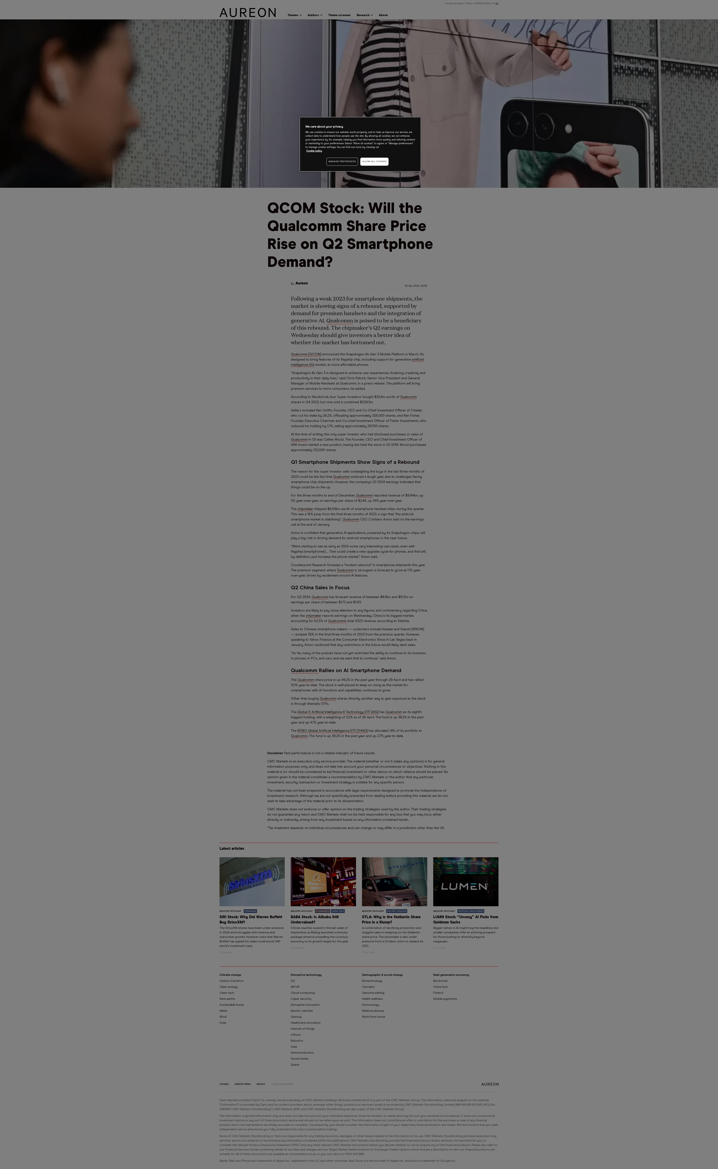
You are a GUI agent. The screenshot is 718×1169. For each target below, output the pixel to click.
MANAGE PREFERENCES (342, 161)
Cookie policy (314, 151)
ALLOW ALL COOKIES (374, 161)
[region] (360, 144)
